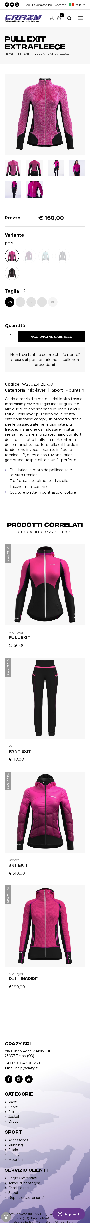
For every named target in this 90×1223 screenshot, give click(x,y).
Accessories (18, 1140)
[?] (24, 291)
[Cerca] (69, 18)
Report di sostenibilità (26, 1197)
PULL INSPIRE (23, 978)
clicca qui (19, 359)
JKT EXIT (18, 864)
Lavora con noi (42, 5)
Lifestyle (15, 1155)
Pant (12, 1102)
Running (15, 1145)
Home (9, 53)
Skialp (13, 1150)
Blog (27, 5)
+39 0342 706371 (26, 1063)
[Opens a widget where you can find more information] (68, 1214)
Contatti (60, 5)
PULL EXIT (19, 637)
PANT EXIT (20, 751)
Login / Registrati (22, 1178)
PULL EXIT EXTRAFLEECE (50, 53)
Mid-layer (22, 53)
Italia (78, 5)
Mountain (74, 390)
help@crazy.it (26, 1068)
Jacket (13, 1117)
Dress (13, 1121)
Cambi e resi (18, 1188)
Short (13, 1107)
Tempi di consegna (24, 1183)
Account (51, 17)
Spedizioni (16, 1193)
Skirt (12, 1112)
